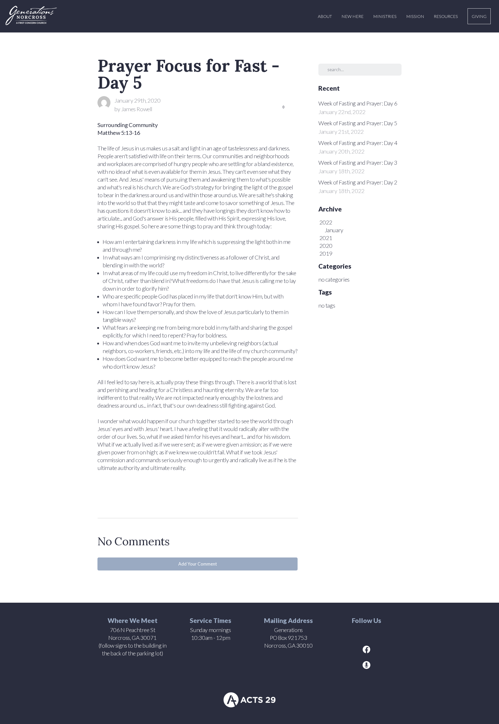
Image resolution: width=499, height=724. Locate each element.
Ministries (385, 16)
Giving (479, 16)
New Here (353, 16)
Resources (446, 16)
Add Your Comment (197, 564)
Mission (415, 16)
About (325, 16)
